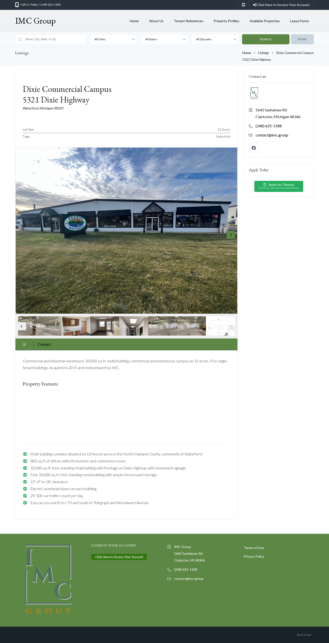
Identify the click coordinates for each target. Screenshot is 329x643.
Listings (263, 53)
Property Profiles (226, 21)
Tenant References (188, 21)
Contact (44, 344)
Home (134, 21)
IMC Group (35, 20)
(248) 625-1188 (269, 125)
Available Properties (265, 21)
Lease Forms (299, 21)
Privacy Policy (254, 556)
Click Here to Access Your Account (283, 5)
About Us (156, 21)
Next (231, 235)
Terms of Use (254, 548)
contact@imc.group (272, 135)
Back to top (304, 634)
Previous (22, 326)
